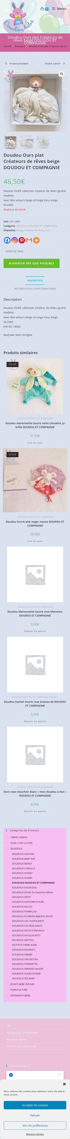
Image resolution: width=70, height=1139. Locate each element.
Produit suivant (52, 63)
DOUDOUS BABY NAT (23, 858)
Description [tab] (35, 280)
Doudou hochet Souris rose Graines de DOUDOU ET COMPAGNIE (35, 703)
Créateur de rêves (34, 230)
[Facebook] (7, 240)
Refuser (35, 1115)
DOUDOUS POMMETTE (24, 964)
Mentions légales (35, 1134)
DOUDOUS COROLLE (23, 868)
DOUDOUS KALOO (22, 906)
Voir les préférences (35, 1125)
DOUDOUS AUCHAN (23, 854)
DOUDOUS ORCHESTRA (25, 959)
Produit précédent (19, 63)
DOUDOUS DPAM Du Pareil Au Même (32, 892)
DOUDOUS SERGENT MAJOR (27, 968)
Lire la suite (35, 442)
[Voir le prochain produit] (63, 63)
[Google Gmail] (29, 240)
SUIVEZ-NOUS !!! (20, 1065)
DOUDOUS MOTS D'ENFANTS (28, 930)
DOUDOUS (16, 848)
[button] (64, 1084)
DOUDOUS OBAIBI (22, 954)
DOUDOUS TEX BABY (23, 978)
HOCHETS (53, 697)
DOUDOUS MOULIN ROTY (26, 935)
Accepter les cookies (35, 1105)
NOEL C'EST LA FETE (21, 843)
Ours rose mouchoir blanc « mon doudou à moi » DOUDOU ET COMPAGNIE (35, 793)
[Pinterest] (21, 240)
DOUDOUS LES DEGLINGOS (27, 925)
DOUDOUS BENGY (22, 863)
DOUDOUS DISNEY (22, 873)
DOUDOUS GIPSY (21, 897)
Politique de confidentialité (22, 1032)
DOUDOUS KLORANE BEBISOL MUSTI (32, 916)
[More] (36, 240)
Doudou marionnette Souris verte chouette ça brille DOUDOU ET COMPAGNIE (35, 425)
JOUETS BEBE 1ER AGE (22, 984)
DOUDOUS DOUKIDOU (24, 887)
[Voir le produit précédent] (6, 63)
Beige (20, 230)
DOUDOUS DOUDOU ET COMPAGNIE (37, 226)
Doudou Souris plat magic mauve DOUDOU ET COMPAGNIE (35, 523)
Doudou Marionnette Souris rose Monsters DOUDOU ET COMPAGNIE (35, 613)
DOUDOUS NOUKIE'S (23, 949)
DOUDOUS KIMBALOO (24, 911)
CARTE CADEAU (18, 837)
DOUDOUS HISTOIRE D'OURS (28, 901)
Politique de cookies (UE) (21, 1046)
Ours (47, 230)
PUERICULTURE (18, 989)
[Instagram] (14, 240)
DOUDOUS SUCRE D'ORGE (26, 973)
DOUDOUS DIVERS (22, 878)
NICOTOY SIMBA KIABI (24, 944)
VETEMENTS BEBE (20, 995)
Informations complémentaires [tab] (35, 288)
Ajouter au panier (35, 631)
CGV (8, 1025)
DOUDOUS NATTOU (23, 940)
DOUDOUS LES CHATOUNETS (28, 921)
